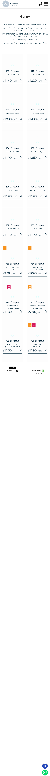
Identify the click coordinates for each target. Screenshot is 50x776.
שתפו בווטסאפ (36, 371)
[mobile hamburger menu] (46, 4)
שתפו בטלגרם (11, 371)
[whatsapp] (45, 772)
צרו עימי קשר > (37, 373)
